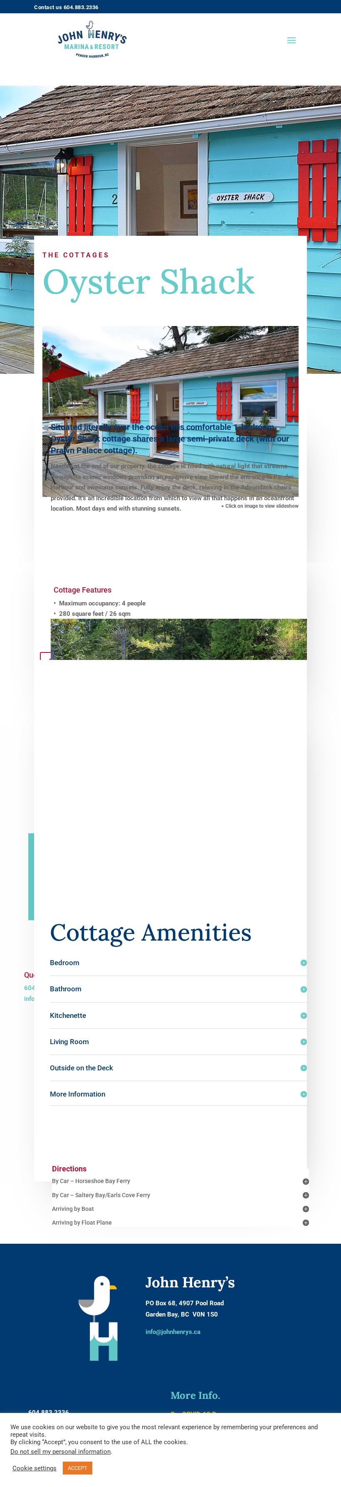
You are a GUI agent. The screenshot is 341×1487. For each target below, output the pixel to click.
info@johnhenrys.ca (173, 1332)
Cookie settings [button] (34, 1468)
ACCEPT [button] (77, 1468)
